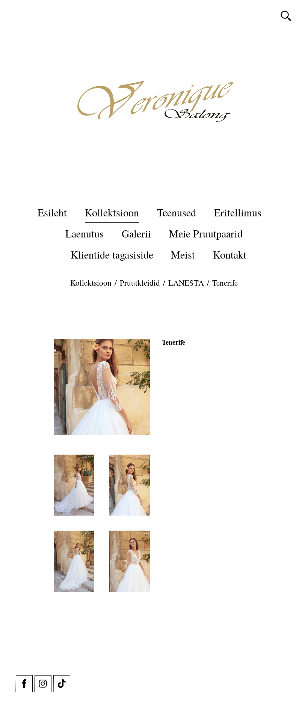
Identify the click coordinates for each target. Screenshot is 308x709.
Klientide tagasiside (112, 254)
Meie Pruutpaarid (206, 233)
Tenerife (225, 282)
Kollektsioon (112, 212)
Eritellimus (237, 212)
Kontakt (229, 254)
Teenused (176, 212)
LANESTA (186, 282)
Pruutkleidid (140, 282)
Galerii (136, 233)
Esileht (52, 212)
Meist (183, 254)
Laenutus (84, 233)
